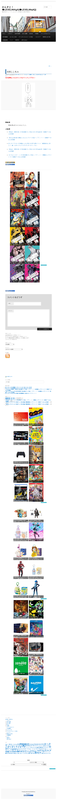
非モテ (38, 753)
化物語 (38, 750)
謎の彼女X (11, 753)
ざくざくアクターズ (16, 747)
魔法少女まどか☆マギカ (46, 753)
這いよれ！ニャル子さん (23, 753)
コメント (10, 310)
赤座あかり (15, 753)
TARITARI (32, 744)
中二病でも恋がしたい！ (25, 750)
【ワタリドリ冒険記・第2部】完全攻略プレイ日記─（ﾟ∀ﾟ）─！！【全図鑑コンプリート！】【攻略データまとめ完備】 (28, 390)
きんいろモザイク (12, 745)
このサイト (10, 33)
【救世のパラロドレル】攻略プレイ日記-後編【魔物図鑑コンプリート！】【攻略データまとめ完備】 (27, 402)
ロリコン (16, 750)
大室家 (10, 751)
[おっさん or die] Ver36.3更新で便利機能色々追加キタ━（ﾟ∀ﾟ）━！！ (21, 393)
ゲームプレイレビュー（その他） (26, 36)
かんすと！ (28, 793)
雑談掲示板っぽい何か (10, 397)
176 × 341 (17, 74)
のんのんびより (46, 747)
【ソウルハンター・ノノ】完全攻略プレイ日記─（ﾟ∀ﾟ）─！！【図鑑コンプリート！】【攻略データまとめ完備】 (28, 400)
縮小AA (7, 753)
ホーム (3, 33)
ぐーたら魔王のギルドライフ (27, 746)
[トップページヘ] (10, 164)
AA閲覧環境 (5, 40)
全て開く (6, 719)
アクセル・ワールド (31, 748)
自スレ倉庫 (24, 33)
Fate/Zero (15, 744)
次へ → (50, 66)
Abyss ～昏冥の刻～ (9, 744)
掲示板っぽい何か (47, 36)
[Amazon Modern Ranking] (44, 265)
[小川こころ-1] (28, 95)
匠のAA (31, 33)
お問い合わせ (24, 40)
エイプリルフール (41, 749)
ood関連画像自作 (23, 744)
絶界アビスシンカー (47, 751)
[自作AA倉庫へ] (10, 162)
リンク (11, 40)
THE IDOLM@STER (39, 744)
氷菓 (23, 751)
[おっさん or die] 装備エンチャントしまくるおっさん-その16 (18, 388)
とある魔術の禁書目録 (39, 747)
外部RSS (17, 40)
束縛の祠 (19, 751)
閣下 (30, 753)
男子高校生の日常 (30, 751)
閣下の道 (33, 753)
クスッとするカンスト (45, 33)
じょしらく (28, 747)
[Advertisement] (31, 54)
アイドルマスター (22, 748)
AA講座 (36, 33)
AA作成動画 (5, 36)
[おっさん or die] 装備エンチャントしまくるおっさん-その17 (18, 387)
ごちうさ (40, 745)
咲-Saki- (42, 750)
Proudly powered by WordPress (28, 791)
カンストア (38, 36)
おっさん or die (13, 36)
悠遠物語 (14, 751)
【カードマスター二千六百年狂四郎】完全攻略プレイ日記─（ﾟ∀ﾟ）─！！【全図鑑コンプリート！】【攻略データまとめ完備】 (28, 392)
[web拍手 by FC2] (8, 376)
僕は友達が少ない (33, 750)
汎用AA (25, 751)
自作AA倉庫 (17, 33)
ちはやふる (32, 747)
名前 (9, 303)
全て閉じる (11, 719)
